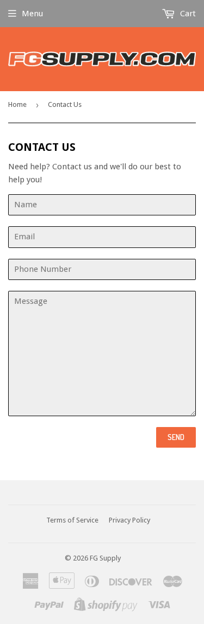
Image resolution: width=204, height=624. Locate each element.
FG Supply (105, 558)
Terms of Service (72, 520)
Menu (32, 13)
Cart (187, 13)
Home (17, 104)
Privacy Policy (129, 520)
